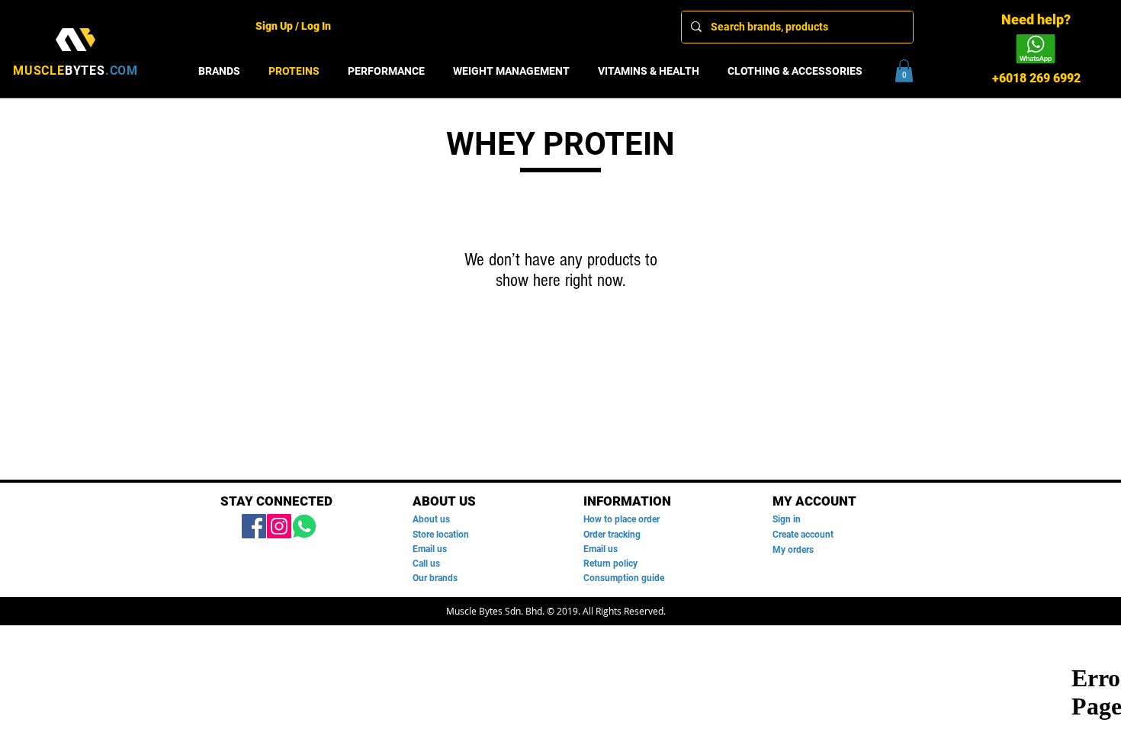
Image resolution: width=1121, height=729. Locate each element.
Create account (803, 534)
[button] (904, 70)
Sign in (786, 519)
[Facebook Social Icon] (254, 526)
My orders (793, 549)
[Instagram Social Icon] (279, 526)
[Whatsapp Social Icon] (304, 526)
